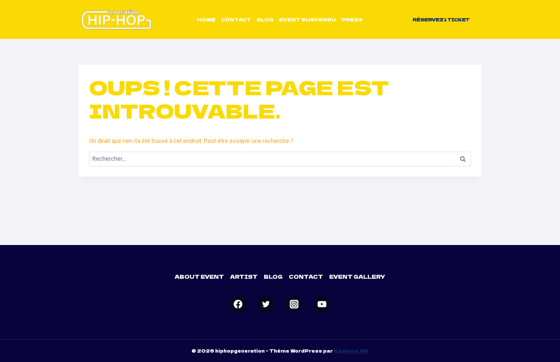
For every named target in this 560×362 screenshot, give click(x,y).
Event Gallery (357, 276)
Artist (244, 276)
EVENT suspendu (307, 19)
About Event (199, 276)
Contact (236, 19)
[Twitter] (266, 304)
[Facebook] (238, 304)
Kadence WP (351, 350)
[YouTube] (322, 304)
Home (206, 19)
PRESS (352, 19)
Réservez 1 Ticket (441, 19)
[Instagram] (294, 304)
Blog (265, 19)
